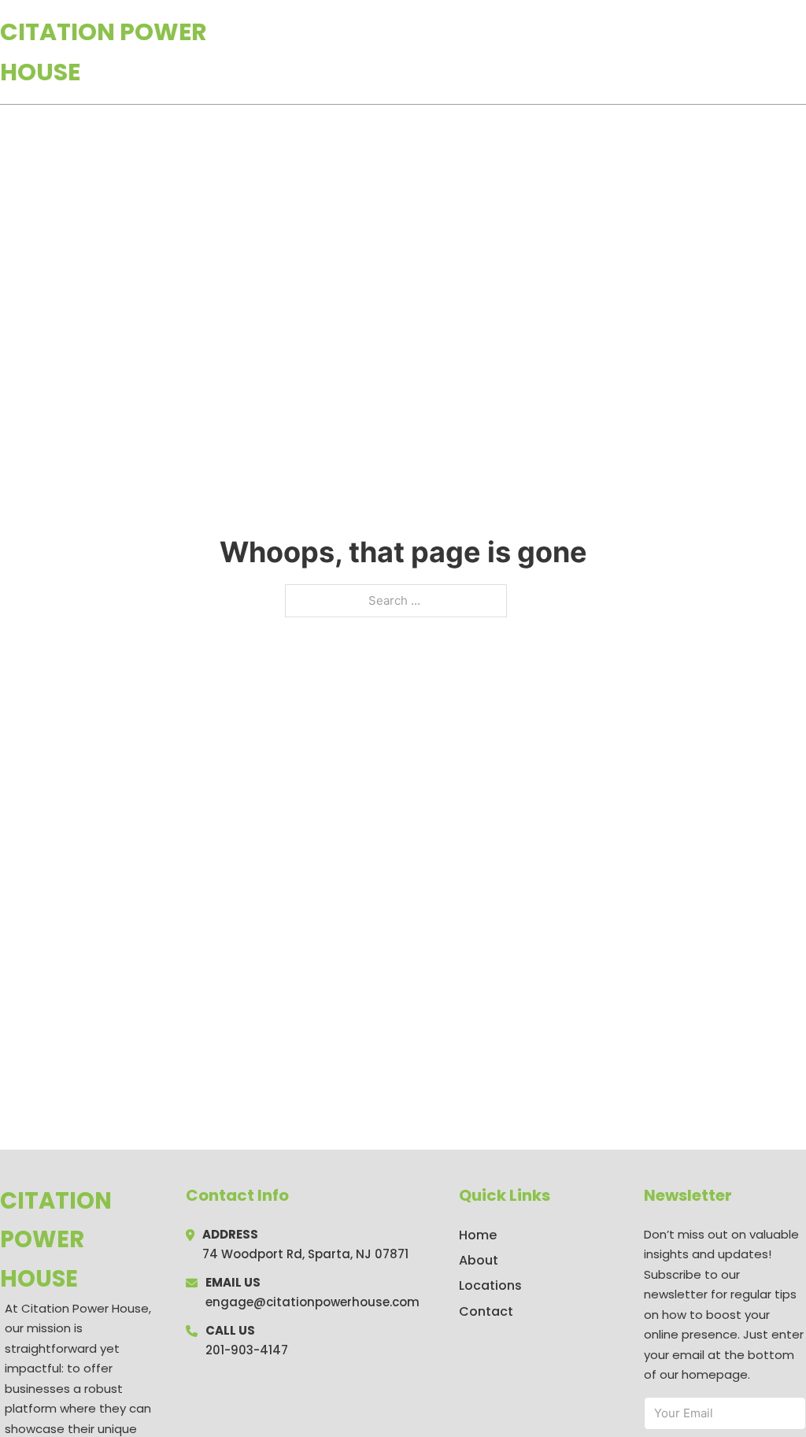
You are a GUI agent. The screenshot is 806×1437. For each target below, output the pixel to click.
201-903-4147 (246, 1350)
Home (624, 52)
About (478, 1260)
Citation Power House (103, 52)
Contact (486, 1311)
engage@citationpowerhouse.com (312, 1302)
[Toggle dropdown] (800, 51)
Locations (695, 52)
